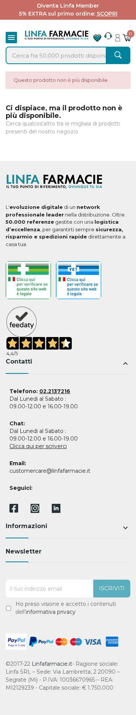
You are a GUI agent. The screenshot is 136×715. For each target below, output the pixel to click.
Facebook (13, 509)
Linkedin (56, 511)
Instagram (35, 511)
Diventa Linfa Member (68, 5)
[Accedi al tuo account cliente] (117, 36)
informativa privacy (51, 611)
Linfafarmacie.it (52, 663)
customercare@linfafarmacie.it (49, 470)
